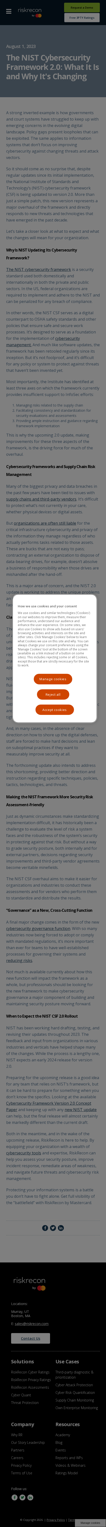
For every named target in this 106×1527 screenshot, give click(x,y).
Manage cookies (52, 679)
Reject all (53, 694)
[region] (54, 658)
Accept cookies (54, 710)
